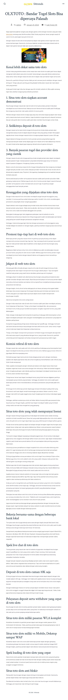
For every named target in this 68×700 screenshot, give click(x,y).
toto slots (9, 34)
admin (18, 25)
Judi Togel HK (51, 25)
